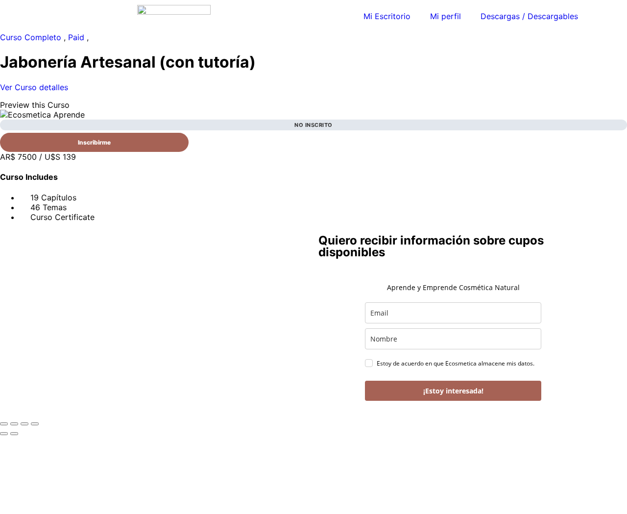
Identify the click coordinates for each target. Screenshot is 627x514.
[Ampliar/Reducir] (4, 423)
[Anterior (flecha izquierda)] (4, 433)
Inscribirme (94, 142)
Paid (77, 37)
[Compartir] (24, 423)
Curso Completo (32, 37)
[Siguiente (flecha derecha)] (14, 433)
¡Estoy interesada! (453, 390)
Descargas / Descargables (529, 16)
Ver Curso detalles (35, 87)
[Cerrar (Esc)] (35, 423)
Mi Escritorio (386, 16)
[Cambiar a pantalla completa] (14, 423)
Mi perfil (445, 16)
